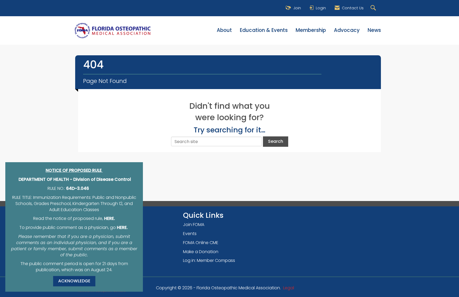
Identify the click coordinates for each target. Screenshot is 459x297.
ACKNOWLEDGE (74, 281)
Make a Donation (200, 252)
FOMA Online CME (200, 243)
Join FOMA (193, 224)
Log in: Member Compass (209, 260)
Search (275, 141)
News (374, 30)
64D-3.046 (77, 188)
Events (190, 234)
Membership (311, 30)
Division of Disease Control (102, 179)
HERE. (109, 218)
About (224, 30)
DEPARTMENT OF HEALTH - (46, 179)
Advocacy (347, 30)
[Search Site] (374, 8)
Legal (288, 288)
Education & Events (264, 30)
